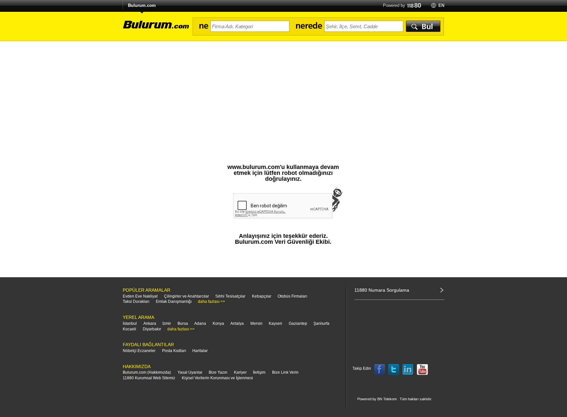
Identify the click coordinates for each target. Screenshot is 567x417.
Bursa (183, 323)
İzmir (166, 323)
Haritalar (200, 350)
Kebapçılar (261, 296)
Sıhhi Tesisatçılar (230, 296)
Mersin (256, 323)
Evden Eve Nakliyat (140, 296)
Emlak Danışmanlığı (174, 301)
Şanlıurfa (321, 323)
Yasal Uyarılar (190, 372)
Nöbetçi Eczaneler (139, 350)
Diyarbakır (152, 329)
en (441, 5)
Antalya (237, 323)
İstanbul (130, 323)
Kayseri (275, 323)
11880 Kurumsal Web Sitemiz (149, 378)
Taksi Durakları (136, 301)
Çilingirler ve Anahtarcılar (186, 296)
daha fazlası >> (211, 301)
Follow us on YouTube (422, 369)
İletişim (259, 372)
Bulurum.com (142, 5)
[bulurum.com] (154, 28)
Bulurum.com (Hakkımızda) (147, 372)
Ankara (149, 323)
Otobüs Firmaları (292, 296)
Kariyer (240, 372)
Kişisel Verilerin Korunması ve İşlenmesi (217, 378)
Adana (200, 323)
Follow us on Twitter (394, 369)
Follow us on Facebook (380, 369)
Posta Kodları (174, 350)
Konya (218, 323)
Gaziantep (298, 323)
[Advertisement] (283, 90)
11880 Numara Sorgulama (381, 290)
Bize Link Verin (285, 372)
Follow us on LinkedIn (408, 369)
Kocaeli (129, 329)
